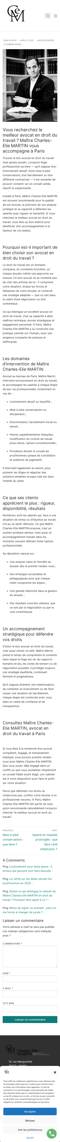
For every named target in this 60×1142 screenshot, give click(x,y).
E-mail (8, 988)
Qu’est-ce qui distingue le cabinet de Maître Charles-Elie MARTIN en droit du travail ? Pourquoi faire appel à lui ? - (29, 896)
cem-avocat (10, 40)
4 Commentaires (12, 44)
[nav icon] (55, 15)
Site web (8, 1003)
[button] (55, 1072)
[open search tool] (48, 16)
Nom (6, 973)
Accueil (30, 1137)
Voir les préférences (30, 1129)
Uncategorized (45, 40)
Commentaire (12, 943)
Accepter (30, 1111)
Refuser (30, 1120)
